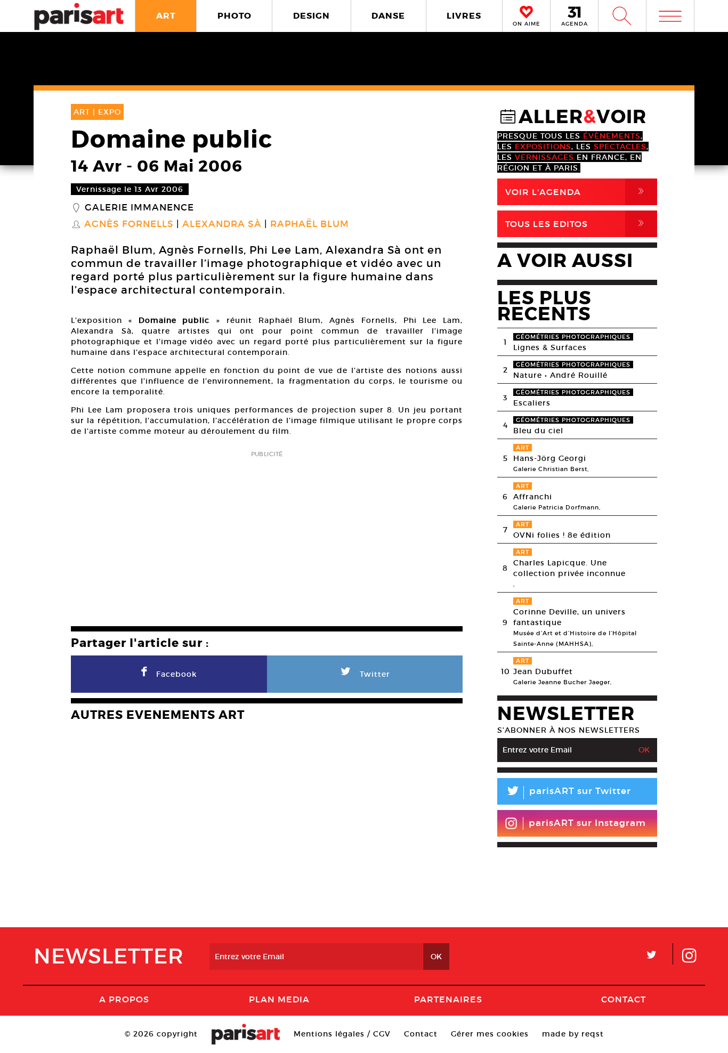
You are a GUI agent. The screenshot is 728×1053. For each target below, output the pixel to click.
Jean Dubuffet (543, 671)
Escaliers (532, 403)
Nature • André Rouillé (560, 375)
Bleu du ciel (538, 430)
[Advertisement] (267, 535)
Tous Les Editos (576, 223)
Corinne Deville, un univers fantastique (569, 617)
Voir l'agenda (576, 191)
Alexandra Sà (222, 224)
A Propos (124, 999)
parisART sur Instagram (587, 823)
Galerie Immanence (139, 208)
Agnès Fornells (129, 224)
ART (166, 15)
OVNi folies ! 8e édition (562, 535)
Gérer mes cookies (490, 1034)
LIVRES (464, 15)
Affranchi (532, 496)
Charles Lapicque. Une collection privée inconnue (569, 568)
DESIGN (311, 15)
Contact (623, 999)
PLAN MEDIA (279, 999)
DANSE (388, 15)
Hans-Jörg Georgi (549, 458)
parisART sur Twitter (568, 792)
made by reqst (573, 1034)
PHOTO (234, 15)
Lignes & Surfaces (550, 347)
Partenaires (448, 999)
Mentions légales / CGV (342, 1034)
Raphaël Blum (309, 224)
